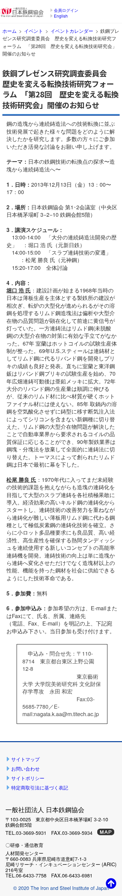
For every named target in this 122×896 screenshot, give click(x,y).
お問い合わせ (25, 768)
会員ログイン (66, 10)
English (61, 16)
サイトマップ (25, 758)
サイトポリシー (27, 777)
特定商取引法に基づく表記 (39, 787)
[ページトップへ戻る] (111, 883)
